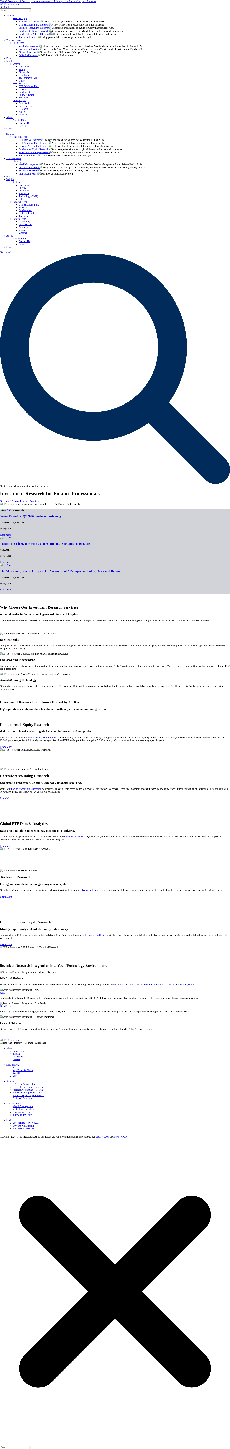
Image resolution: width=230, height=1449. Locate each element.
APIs (2, 992)
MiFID (16, 1076)
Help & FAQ (12, 1064)
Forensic (23, 89)
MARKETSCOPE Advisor (26, 1123)
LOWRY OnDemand (23, 1125)
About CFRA (19, 120)
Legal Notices (102, 1136)
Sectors (16, 63)
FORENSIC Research (24, 1128)
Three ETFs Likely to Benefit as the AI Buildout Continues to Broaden (45, 543)
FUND (187, 984)
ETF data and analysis (75, 836)
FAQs (15, 1067)
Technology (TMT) (28, 78)
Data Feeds (5, 1006)
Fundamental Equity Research (34, 31)
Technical (23, 97)
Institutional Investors (29, 49)
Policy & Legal (26, 94)
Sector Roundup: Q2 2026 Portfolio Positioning (30, 516)
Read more (5, 534)
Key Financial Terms (23, 1070)
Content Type (19, 100)
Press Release (25, 106)
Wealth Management (29, 46)
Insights (10, 61)
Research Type (20, 18)
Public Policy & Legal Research (34, 34)
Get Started (5, 7)
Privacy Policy (121, 1136)
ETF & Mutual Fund (29, 86)
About (9, 117)
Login (9, 128)
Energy (22, 69)
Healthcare (24, 75)
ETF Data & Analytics (30, 21)
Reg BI (16, 1073)
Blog (8, 58)
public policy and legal (94, 935)
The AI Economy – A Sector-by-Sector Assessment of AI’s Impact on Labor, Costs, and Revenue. (48, 1)
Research (23, 109)
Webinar (23, 114)
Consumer (24, 66)
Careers (22, 125)
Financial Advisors (28, 52)
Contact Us (24, 123)
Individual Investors (28, 55)
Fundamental (25, 92)
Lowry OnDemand (165, 984)
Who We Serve (13, 40)
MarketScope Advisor (125, 984)
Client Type (18, 42)
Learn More (6, 747)
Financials (24, 72)
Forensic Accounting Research (34, 27)
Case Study (24, 103)
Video (22, 111)
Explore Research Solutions (25, 501)
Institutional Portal (146, 984)
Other (21, 80)
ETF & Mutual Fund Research (34, 24)
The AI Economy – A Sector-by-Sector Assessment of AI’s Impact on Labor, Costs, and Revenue (61, 571)
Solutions (10, 15)
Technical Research (28, 37)
